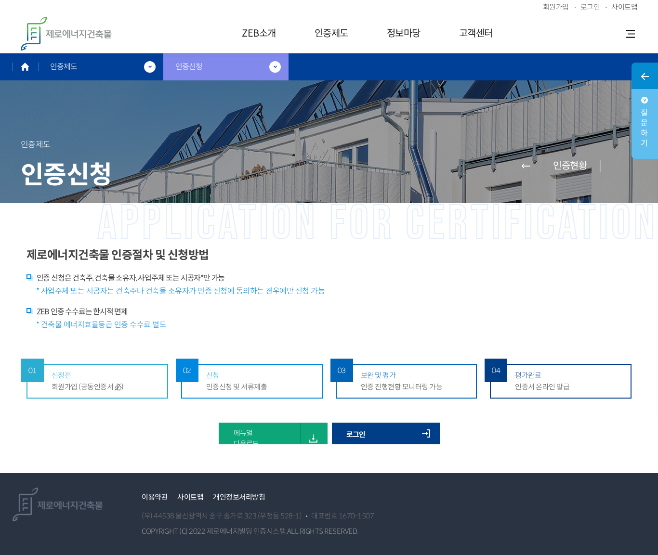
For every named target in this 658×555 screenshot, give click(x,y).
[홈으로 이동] (25, 66)
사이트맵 (190, 497)
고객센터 (476, 33)
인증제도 (331, 33)
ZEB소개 (259, 33)
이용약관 (155, 497)
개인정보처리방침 (239, 497)
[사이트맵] (630, 33)
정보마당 (404, 33)
